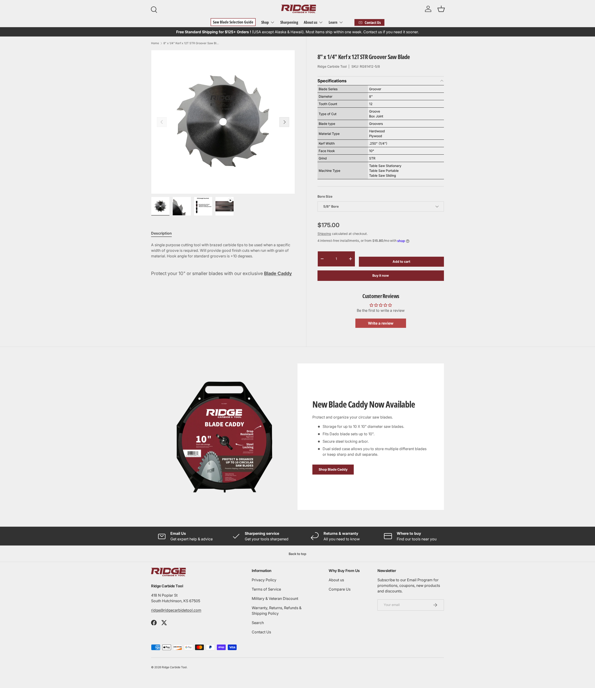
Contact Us (261, 632)
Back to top (297, 554)
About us (310, 22)
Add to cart (401, 261)
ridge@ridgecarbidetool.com (176, 610)
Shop (265, 22)
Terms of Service (266, 589)
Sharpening (289, 22)
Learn (333, 22)
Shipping (324, 234)
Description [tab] (161, 233)
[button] (441, 9)
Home (155, 43)
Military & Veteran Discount (275, 598)
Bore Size (324, 196)
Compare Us (339, 589)
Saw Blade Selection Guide (233, 22)
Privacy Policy (264, 580)
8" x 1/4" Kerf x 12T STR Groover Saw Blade (191, 43)
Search (258, 622)
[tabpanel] (223, 250)
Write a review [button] (380, 323)
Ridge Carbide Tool (332, 66)
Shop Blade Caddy (333, 470)
